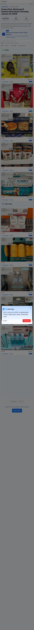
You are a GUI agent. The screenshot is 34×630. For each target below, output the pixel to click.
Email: (5, 321)
